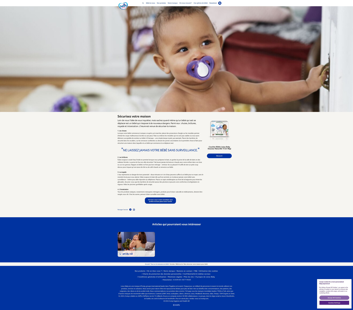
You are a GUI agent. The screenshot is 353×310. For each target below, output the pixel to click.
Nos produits (161, 3)
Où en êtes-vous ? (154, 271)
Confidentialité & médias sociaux (197, 274)
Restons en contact (184, 271)
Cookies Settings (182, 280)
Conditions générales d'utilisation (152, 277)
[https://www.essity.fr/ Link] (176, 305)
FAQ (195, 271)
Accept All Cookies (334, 298)
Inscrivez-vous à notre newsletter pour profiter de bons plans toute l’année (160, 200)
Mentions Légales (175, 277)
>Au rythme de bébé (200, 3)
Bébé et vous (150, 3)
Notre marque (173, 3)
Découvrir (219, 156)
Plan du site (189, 277)
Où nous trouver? (185, 3)
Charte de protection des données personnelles (162, 274)
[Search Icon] (143, 3)
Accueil (147, 264)
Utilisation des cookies (208, 271)
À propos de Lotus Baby (205, 277)
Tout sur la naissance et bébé (160, 264)
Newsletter (213, 3)
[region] (334, 294)
